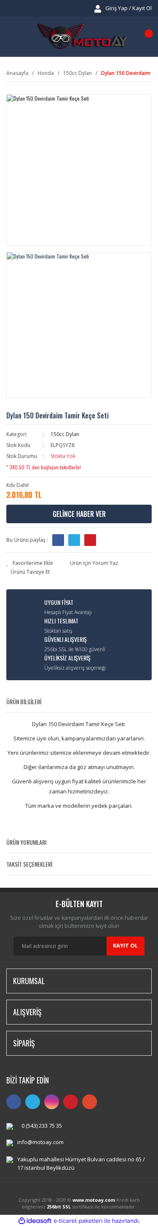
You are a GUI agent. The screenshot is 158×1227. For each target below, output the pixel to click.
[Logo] (82, 37)
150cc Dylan (65, 434)
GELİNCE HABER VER (79, 514)
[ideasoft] (35, 1221)
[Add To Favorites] (29, 563)
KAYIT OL (125, 945)
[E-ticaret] (78, 1220)
